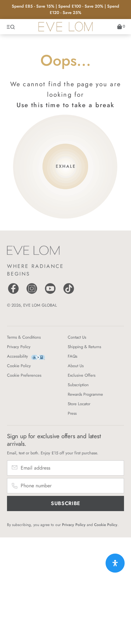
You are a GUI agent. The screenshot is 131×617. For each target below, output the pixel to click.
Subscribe (65, 503)
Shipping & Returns (84, 347)
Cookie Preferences (24, 375)
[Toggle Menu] (11, 27)
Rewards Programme (85, 394)
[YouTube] (50, 293)
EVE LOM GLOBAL (40, 305)
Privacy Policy (19, 347)
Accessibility (17, 356)
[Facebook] (13, 293)
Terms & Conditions (24, 337)
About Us (76, 366)
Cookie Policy (19, 366)
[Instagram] (31, 293)
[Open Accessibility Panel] (115, 563)
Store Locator (79, 404)
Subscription (78, 385)
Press (72, 413)
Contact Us (77, 337)
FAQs (72, 356)
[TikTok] (68, 293)
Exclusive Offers (81, 375)
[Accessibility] (38, 357)
